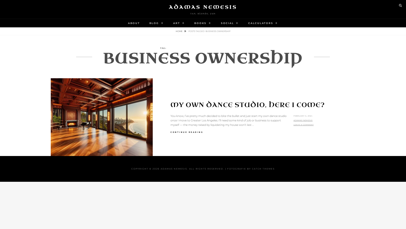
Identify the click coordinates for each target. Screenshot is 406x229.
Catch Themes (263, 168)
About (134, 23)
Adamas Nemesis (203, 7)
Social (227, 23)
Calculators (260, 23)
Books (200, 23)
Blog (154, 23)
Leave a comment (304, 125)
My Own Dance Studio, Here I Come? (247, 105)
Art (176, 23)
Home (179, 31)
